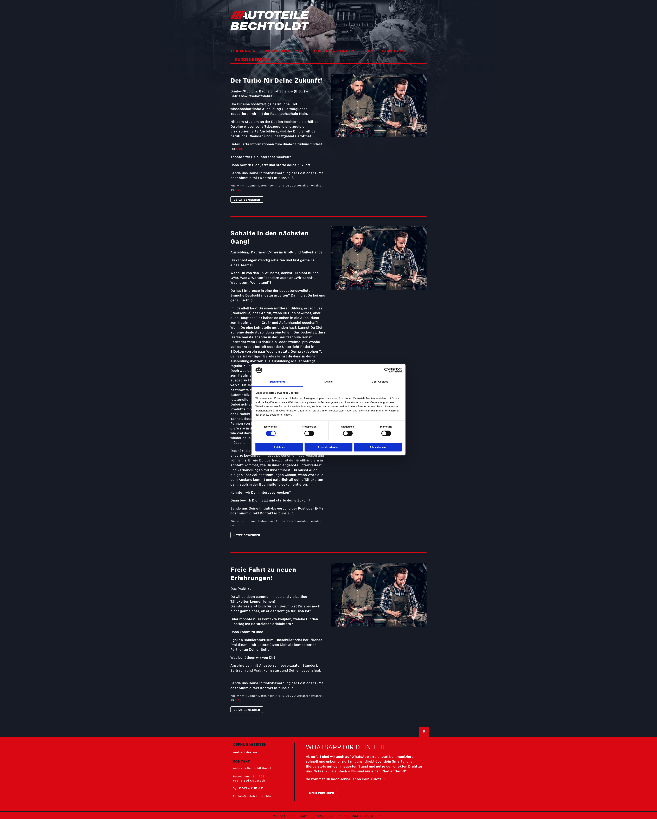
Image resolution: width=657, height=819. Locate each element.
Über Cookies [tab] (380, 381)
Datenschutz (323, 815)
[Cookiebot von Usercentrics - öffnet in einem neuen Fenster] (387, 370)
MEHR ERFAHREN (321, 793)
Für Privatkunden (334, 50)
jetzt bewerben (247, 199)
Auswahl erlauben (328, 447)
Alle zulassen (378, 447)
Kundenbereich (252, 59)
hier (239, 149)
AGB (381, 815)
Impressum (299, 815)
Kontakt (279, 815)
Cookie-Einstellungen (355, 815)
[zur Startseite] (278, 20)
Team (368, 50)
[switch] (309, 433)
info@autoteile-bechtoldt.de (258, 796)
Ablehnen (279, 447)
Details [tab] (328, 381)
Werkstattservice (284, 50)
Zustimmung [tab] (277, 381)
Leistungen (243, 50)
